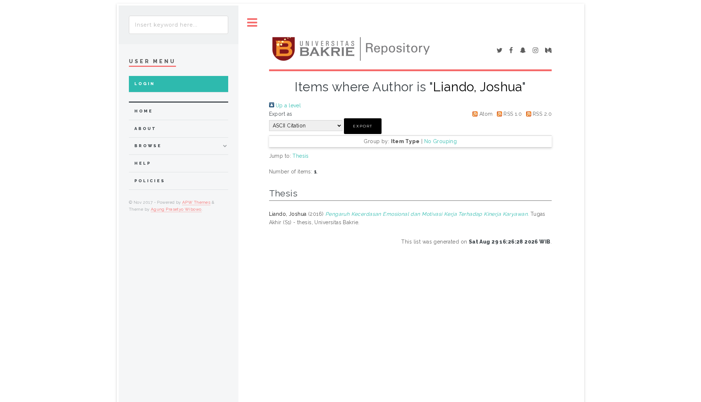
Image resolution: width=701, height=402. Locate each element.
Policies (149, 181)
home (143, 111)
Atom (485, 114)
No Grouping (440, 141)
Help (142, 163)
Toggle (252, 22)
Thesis (300, 156)
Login (144, 83)
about (145, 128)
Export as (280, 114)
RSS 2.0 (541, 114)
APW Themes (196, 202)
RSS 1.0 (512, 114)
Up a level (287, 105)
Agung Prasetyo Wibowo (176, 209)
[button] (363, 126)
